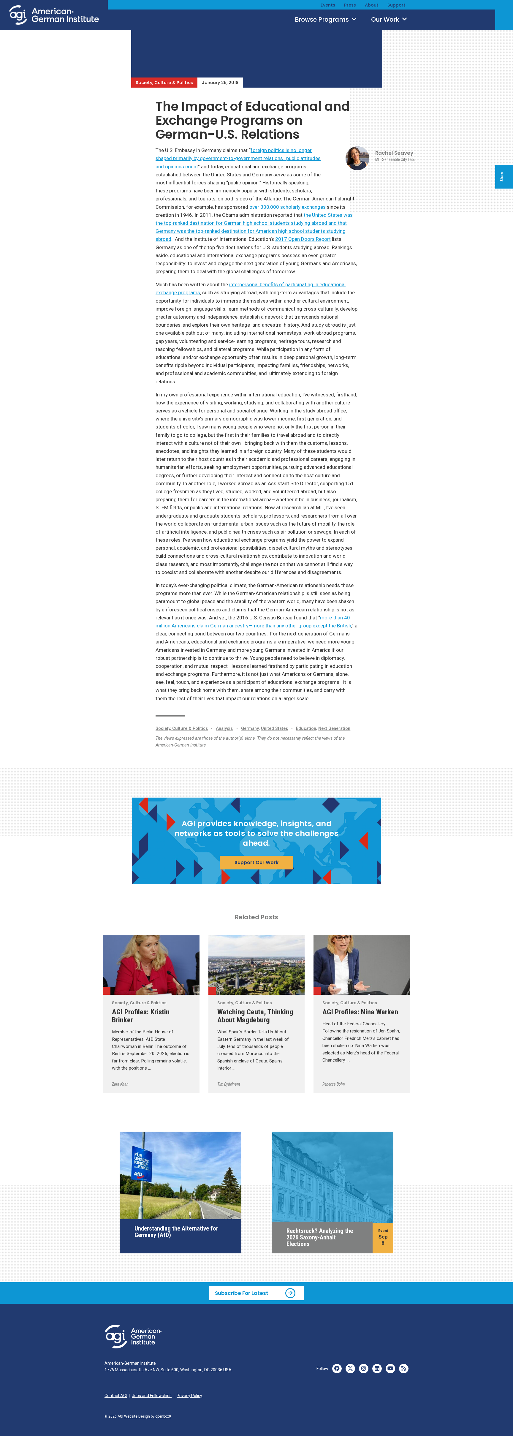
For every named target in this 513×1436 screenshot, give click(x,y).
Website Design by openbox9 (147, 1416)
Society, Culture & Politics (164, 83)
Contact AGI (115, 1395)
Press (350, 5)
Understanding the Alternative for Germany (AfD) (176, 1232)
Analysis (224, 728)
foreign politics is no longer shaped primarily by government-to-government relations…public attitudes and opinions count (238, 158)
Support (396, 5)
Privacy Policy (189, 1395)
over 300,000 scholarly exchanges (287, 207)
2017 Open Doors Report (303, 239)
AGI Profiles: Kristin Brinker (141, 1016)
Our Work (386, 19)
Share (502, 177)
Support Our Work (256, 862)
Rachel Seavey (394, 152)
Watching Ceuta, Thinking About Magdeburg (255, 1016)
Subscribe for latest (241, 1293)
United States (274, 728)
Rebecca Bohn (333, 1084)
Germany (250, 728)
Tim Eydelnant (228, 1084)
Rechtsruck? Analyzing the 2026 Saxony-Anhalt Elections (319, 1237)
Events (328, 5)
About (372, 5)
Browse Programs (322, 19)
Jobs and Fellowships (152, 1395)
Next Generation (334, 728)
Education (306, 728)
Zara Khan (120, 1084)
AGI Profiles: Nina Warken (360, 1012)
